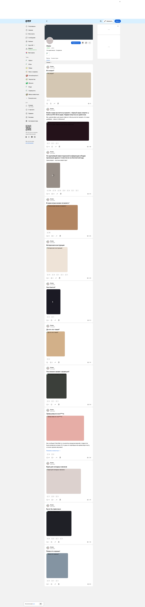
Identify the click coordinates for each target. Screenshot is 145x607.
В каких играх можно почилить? (57, 203)
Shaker (52, 66)
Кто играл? (50, 70)
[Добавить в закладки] (51, 104)
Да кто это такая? (53, 329)
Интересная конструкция (55, 245)
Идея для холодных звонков (56, 467)
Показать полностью (52, 450)
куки (34, 603)
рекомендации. (30, 143)
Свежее (48, 62)
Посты (48, 58)
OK (40, 604)
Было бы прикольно (53, 509)
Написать (109, 21)
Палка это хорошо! (53, 551)
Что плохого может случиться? (57, 372)
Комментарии (54, 58)
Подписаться (76, 42)
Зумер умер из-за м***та (55, 414)
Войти (118, 21)
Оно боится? (50, 287)
